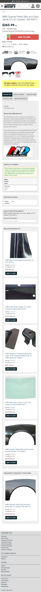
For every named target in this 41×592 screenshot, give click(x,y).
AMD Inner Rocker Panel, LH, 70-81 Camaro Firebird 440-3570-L (18, 308)
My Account (4, 579)
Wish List (3, 582)
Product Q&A (7, 98)
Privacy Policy (5, 547)
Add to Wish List (9, 46)
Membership (4, 586)
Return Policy (4, 538)
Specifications (31, 94)
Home (4, 11)
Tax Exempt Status (6, 542)
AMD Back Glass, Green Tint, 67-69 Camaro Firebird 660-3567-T (18, 403)
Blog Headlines (5, 571)
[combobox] (20, 221)
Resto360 (3, 536)
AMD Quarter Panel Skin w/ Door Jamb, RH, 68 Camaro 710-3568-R (19, 450)
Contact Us (26, 1)
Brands (3, 566)
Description (7, 94)
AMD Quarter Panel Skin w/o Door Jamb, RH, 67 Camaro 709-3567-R (17, 505)
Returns (3, 558)
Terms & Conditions (6, 549)
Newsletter (4, 584)
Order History (4, 580)
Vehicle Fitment (19, 94)
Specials (3, 569)
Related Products (20, 98)
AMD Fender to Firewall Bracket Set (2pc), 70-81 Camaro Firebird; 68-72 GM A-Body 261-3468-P (18, 355)
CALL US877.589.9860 (33, 52)
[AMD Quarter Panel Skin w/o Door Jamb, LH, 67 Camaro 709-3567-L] (20, 63)
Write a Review (23, 44)
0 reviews (14, 44)
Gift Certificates (5, 568)
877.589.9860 (17, 1)
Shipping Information (7, 540)
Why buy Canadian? (6, 544)
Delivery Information (6, 546)
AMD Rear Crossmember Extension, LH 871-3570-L (19, 261)
